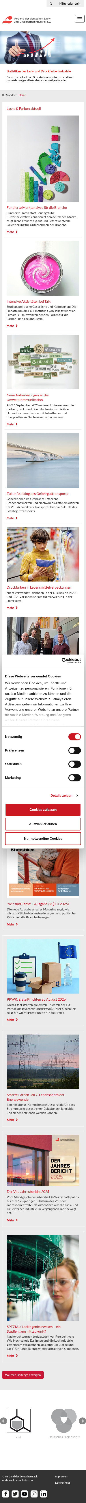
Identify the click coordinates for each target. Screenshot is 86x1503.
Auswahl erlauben (43, 824)
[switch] (74, 750)
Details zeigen (61, 795)
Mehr (10, 232)
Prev (3, 1421)
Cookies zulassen (43, 809)
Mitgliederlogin (69, 3)
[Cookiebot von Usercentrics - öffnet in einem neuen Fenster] (62, 661)
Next (82, 1421)
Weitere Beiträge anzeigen (23, 1375)
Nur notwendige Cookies (43, 838)
